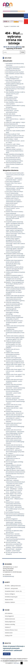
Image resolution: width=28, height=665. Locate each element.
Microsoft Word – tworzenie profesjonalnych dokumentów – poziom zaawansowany (13, 535)
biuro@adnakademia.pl (8, 576)
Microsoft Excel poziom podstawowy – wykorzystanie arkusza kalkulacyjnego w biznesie (15, 515)
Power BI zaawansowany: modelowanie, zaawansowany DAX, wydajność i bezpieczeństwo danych (14, 194)
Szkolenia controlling (10, 624)
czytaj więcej (16, 663)
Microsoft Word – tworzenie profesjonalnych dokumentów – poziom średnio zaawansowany (13, 503)
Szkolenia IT (8, 627)
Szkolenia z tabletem (10, 602)
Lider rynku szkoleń (10, 114)
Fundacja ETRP (8, 635)
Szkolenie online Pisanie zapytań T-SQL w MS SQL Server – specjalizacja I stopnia (15, 376)
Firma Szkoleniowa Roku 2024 (13, 70)
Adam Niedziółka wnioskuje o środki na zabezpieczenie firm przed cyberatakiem (15, 93)
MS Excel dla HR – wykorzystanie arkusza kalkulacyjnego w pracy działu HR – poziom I (15, 508)
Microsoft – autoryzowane (11, 588)
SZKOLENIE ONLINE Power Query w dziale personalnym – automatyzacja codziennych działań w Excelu (15, 188)
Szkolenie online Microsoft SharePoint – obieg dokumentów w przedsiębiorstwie (15, 327)
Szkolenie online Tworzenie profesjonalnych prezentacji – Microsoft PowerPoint (13, 354)
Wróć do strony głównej (13, 47)
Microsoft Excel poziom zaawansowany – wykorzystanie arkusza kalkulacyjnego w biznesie (15, 527)
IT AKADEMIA (12, 26)
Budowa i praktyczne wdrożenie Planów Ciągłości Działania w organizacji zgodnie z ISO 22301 (13, 466)
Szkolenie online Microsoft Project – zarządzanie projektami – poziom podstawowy (14, 381)
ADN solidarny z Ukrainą (12, 97)
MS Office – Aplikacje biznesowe (13, 585)
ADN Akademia (8, 613)
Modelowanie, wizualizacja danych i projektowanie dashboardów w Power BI (15, 332)
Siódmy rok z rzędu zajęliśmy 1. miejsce (15, 122)
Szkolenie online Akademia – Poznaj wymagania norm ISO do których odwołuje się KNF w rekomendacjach (15, 278)
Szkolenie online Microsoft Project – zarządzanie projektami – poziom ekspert (14, 322)
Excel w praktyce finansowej (12, 512)
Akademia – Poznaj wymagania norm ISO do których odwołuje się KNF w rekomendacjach (15, 283)
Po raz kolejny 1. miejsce (12, 139)
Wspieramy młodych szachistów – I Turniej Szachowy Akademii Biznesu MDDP (14, 150)
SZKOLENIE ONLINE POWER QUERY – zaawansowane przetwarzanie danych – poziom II (15, 174)
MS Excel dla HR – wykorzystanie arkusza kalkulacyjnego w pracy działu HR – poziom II (15, 451)
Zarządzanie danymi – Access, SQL (13, 591)
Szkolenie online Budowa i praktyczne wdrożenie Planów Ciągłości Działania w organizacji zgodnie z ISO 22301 (15, 337)
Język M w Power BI (11, 205)
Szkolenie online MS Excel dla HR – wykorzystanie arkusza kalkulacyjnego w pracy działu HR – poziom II (15, 416)
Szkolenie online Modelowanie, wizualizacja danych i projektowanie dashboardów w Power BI (14, 317)
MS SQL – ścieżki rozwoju (12, 167)
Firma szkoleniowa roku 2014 (13, 157)
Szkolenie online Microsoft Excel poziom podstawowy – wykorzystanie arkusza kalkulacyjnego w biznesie (15, 431)
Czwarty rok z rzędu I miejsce (13, 144)
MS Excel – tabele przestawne (13, 497)
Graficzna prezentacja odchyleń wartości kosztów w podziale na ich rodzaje (14, 164)
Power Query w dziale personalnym (14, 191)
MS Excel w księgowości (12, 519)
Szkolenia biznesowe (10, 619)
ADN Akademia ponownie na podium (15, 72)
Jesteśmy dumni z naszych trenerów (14, 137)
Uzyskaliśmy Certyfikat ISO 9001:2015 (15, 135)
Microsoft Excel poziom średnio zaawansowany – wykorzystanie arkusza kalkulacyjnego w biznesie (14, 522)
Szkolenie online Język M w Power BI (15, 206)
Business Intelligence (10, 594)
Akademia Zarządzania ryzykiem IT (14, 275)
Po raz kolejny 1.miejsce (12, 100)
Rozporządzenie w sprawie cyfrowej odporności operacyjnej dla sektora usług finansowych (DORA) (14, 268)
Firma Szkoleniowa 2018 (12, 124)
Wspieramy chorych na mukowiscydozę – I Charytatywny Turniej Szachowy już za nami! (15, 127)
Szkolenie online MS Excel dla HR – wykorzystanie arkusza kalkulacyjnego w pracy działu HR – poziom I (15, 446)
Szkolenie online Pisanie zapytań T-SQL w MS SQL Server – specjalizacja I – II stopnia (15, 366)
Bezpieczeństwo (9, 599)
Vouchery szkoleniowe (11, 109)
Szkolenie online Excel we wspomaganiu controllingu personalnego (12, 312)
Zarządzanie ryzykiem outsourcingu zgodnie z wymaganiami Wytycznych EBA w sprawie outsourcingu (15, 223)
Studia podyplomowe (10, 621)
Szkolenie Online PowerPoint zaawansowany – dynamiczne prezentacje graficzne (13, 307)
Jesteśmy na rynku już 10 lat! (13, 134)
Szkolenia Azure (9, 632)
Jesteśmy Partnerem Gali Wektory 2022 (15, 87)
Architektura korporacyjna (11, 596)
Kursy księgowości (9, 616)
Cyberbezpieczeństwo (11, 98)
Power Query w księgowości (13, 181)
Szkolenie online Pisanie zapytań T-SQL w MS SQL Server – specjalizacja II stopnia (15, 371)
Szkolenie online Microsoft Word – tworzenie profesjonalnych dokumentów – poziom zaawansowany (15, 386)
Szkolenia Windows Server (11, 630)
